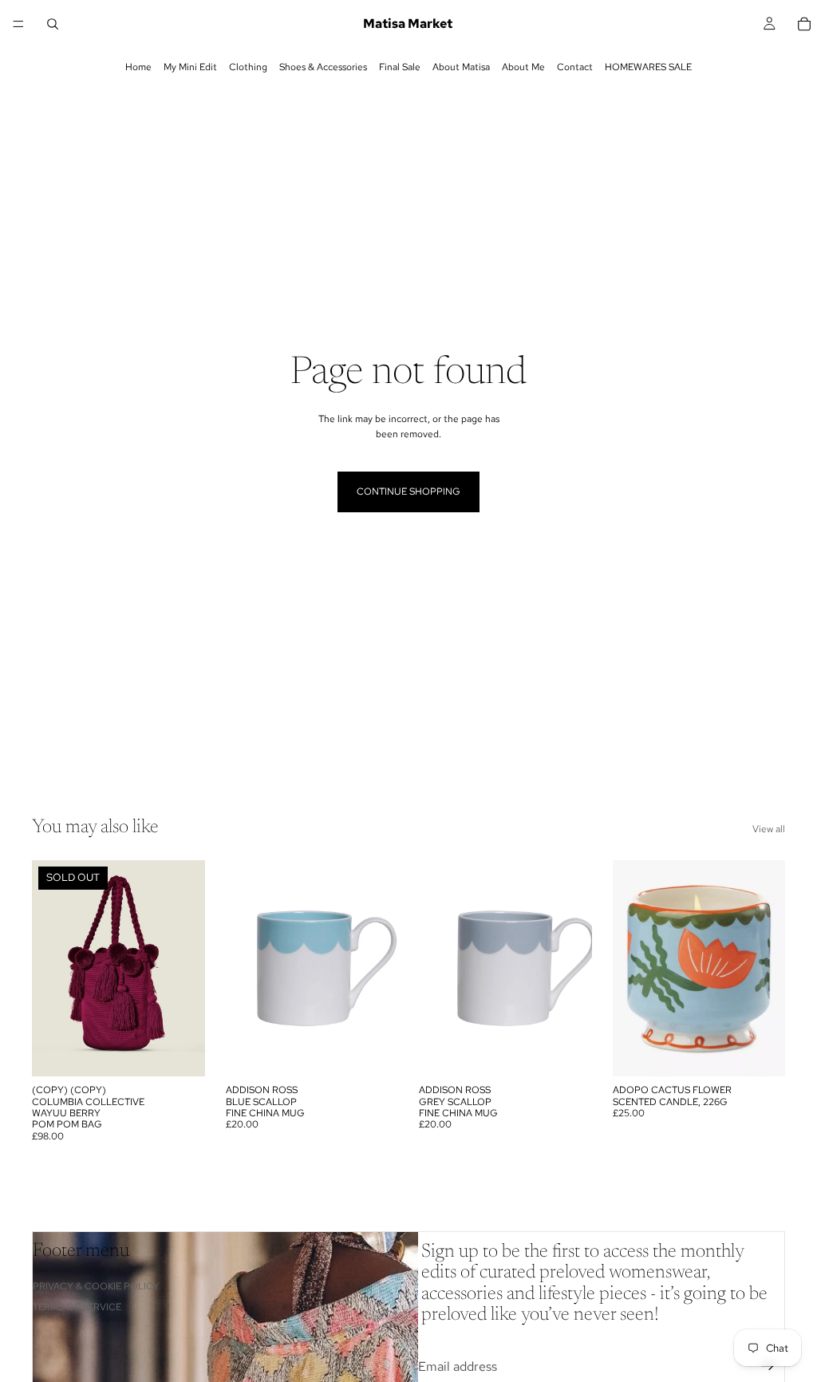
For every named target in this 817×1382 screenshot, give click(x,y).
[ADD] (373, 1051)
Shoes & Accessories (323, 67)
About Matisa (461, 67)
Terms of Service (77, 1307)
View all (768, 829)
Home (138, 67)
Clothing (248, 67)
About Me (523, 67)
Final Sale (399, 67)
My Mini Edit (190, 67)
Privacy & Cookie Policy (96, 1286)
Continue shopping (408, 491)
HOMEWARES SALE (648, 67)
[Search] (52, 23)
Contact (575, 67)
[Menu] (18, 24)
